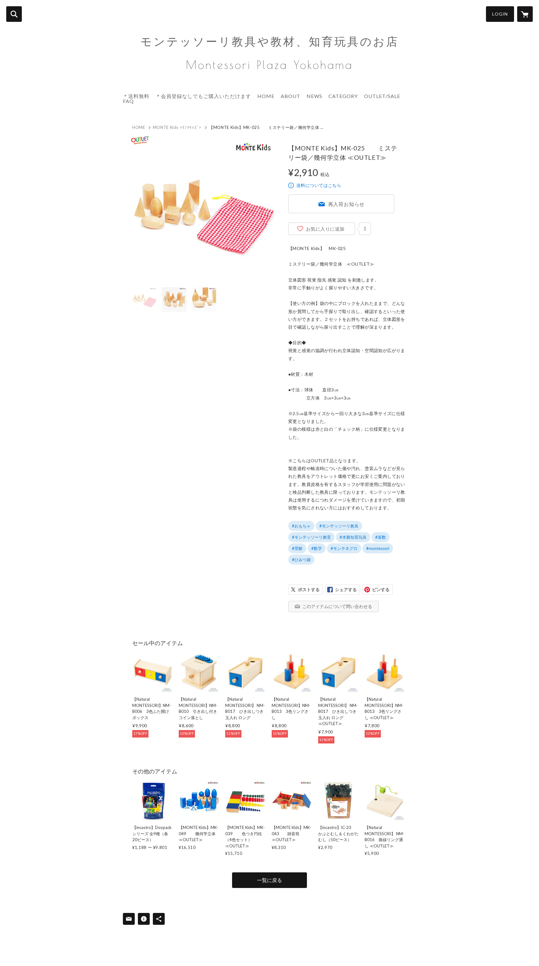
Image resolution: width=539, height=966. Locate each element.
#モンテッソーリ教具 (338, 525)
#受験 (297, 548)
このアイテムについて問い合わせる (337, 606)
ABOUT (290, 96)
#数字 (316, 548)
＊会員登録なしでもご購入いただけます (203, 96)
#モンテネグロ (344, 548)
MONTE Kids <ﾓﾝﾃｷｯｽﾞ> (177, 127)
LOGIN (500, 14)
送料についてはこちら (318, 185)
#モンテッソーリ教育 (311, 537)
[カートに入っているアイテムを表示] (525, 14)
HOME (265, 96)
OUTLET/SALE (382, 96)
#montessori (377, 548)
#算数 (380, 537)
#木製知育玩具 (353, 537)
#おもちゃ (301, 525)
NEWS (314, 96)
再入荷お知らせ (346, 204)
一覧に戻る (269, 880)
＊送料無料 (136, 96)
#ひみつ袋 (301, 559)
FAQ (128, 101)
